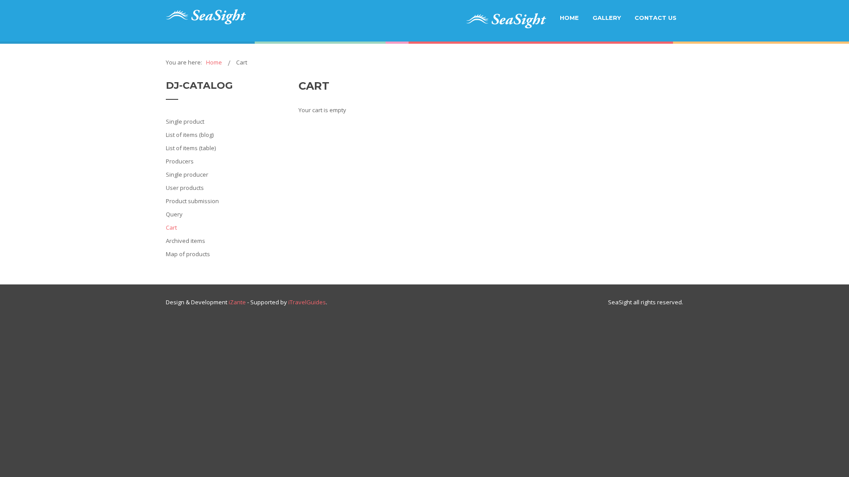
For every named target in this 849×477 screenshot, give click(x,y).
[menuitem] (506, 21)
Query (174, 214)
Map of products (188, 254)
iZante (237, 302)
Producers (180, 161)
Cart (171, 227)
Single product (185, 121)
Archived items (185, 241)
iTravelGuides (307, 302)
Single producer (187, 174)
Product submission (192, 201)
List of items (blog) (190, 135)
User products (185, 188)
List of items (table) (191, 148)
